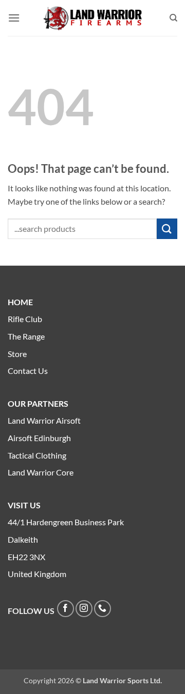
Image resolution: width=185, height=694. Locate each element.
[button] (14, 17)
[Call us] (102, 608)
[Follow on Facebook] (65, 608)
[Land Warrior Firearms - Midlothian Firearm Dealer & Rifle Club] (92, 18)
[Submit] (167, 229)
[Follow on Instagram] (84, 608)
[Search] (173, 18)
